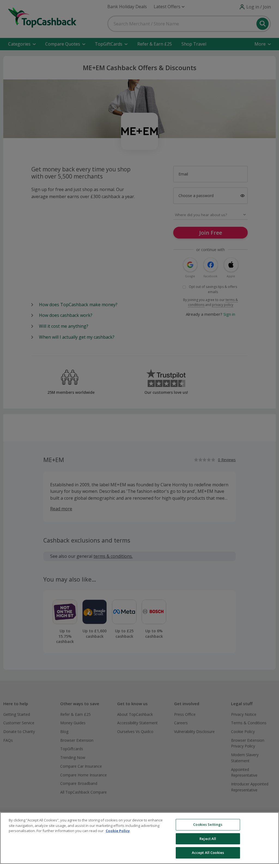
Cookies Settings (207, 824)
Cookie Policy (118, 830)
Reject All (207, 838)
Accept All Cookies (208, 852)
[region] (139, 838)
